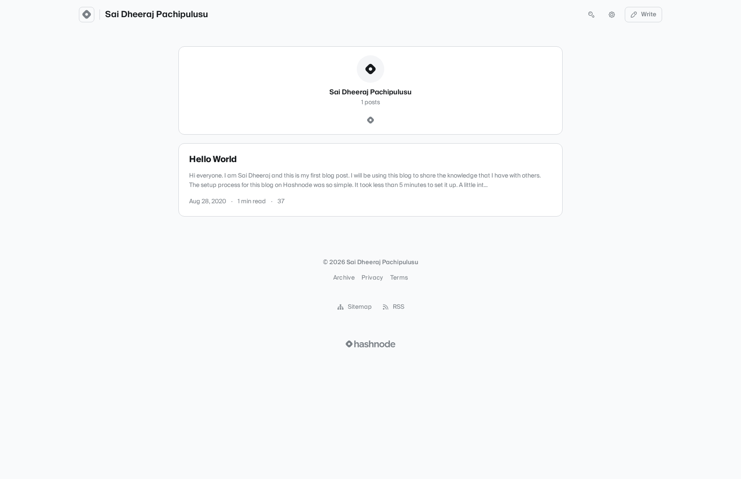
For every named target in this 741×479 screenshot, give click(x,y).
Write (649, 14)
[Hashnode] (370, 120)
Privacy (372, 278)
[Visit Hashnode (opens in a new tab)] (370, 343)
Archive (344, 278)
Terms (399, 278)
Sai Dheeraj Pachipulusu (156, 14)
